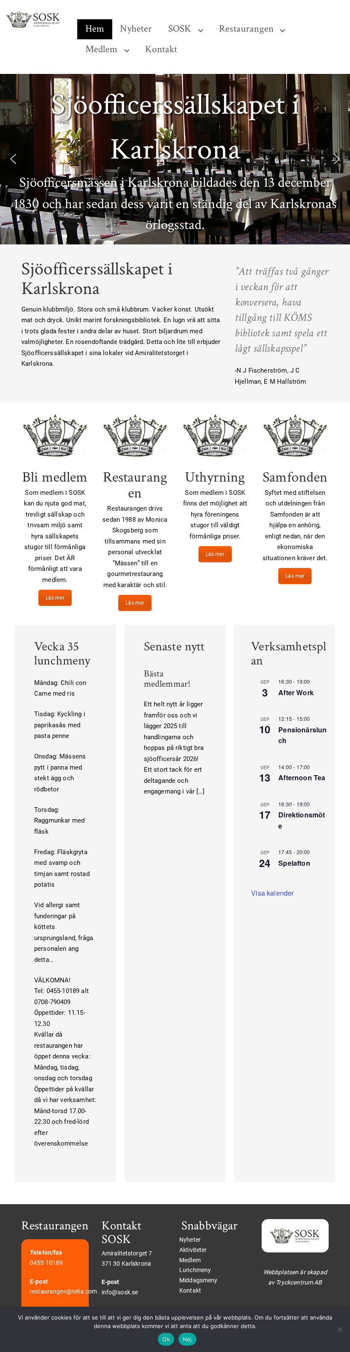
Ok (166, 1339)
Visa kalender (272, 893)
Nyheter (136, 29)
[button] (13, 159)
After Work (296, 692)
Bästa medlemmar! (167, 678)
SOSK (180, 29)
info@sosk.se (120, 1292)
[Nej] (339, 1329)
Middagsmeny (198, 1280)
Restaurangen (246, 29)
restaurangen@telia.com (63, 1291)
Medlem (101, 49)
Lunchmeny (195, 1270)
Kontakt (161, 49)
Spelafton (294, 863)
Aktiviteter (193, 1249)
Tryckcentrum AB (299, 1282)
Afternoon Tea (301, 777)
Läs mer (55, 598)
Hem (94, 29)
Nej (187, 1339)
